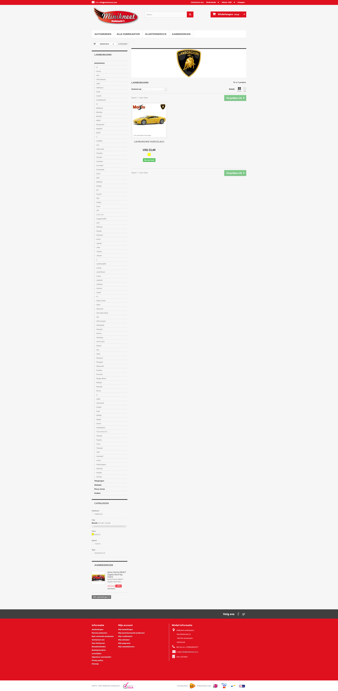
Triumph (99, 448)
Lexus (98, 276)
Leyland (99, 280)
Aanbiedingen (181, 33)
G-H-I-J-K (99, 214)
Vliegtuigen (99, 481)
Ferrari (99, 194)
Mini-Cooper (101, 321)
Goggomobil (101, 218)
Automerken (103, 33)
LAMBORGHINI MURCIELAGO (149, 141)
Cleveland (100, 169)
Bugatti (99, 128)
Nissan (98, 345)
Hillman (99, 227)
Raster (239, 91)
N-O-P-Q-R (100, 341)
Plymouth (100, 366)
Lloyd (98, 292)
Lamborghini (101, 264)
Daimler (99, 182)
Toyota (99, 440)
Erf (97, 190)
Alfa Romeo (101, 79)
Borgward (100, 124)
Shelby (99, 415)
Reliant (99, 382)
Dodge (99, 186)
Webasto (98, 485)
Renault (99, 386)
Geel (97, 534)
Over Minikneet (98, 643)
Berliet (99, 116)
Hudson (97, 493)
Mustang (99, 337)
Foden (98, 202)
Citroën (99, 157)
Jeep (98, 247)
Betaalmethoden (99, 646)
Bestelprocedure (99, 650)
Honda (99, 231)
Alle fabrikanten (128, 33)
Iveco (98, 239)
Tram (98, 444)
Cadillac (99, 141)
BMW (98, 120)
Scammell (100, 403)
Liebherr (99, 284)
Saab (98, 399)
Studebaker (100, 427)
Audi (98, 92)
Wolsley (99, 468)
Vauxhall (99, 456)
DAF (98, 178)
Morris (98, 333)
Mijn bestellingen (125, 629)
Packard (99, 358)
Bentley (99, 112)
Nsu (97, 350)
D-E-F (98, 173)
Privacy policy (97, 660)
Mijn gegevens (124, 643)
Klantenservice (155, 33)
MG (97, 317)
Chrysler (99, 153)
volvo (98, 460)
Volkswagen (101, 464)
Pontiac (99, 370)
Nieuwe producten (99, 633)
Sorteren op (136, 89)
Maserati (99, 309)
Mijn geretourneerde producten (131, 633)
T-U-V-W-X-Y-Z (101, 431)
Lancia (98, 268)
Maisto (98, 514)
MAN (98, 304)
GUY (98, 223)
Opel (98, 354)
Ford (98, 206)
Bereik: (95, 523)
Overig (99, 477)
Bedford (99, 108)
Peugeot (99, 362)
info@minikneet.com (190, 652)
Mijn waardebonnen (126, 646)
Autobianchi (101, 100)
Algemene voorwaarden (101, 657)
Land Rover (100, 272)
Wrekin (99, 472)
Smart (98, 423)
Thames (99, 436)
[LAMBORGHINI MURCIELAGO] (149, 120)
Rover (98, 390)
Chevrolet (100, 149)
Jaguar (99, 243)
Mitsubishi (100, 325)
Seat (98, 411)
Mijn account (125, 625)
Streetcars (100, 553)
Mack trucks (101, 300)
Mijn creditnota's (125, 636)
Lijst (244, 91)
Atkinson (99, 87)
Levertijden (96, 653)
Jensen (99, 251)
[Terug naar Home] (94, 43)
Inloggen (241, 2)
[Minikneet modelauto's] (116, 17)
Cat (97, 145)
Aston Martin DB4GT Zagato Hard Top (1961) (116, 574)
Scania (98, 407)
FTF (97, 210)
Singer (98, 419)
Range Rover (101, 378)
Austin (98, 96)
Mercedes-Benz (102, 313)
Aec (97, 75)
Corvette (99, 165)
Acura (98, 71)
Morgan (99, 329)
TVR (98, 452)
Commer (99, 161)
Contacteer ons (197, 2)
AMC (98, 83)
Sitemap (95, 664)
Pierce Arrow (99, 489)
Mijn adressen (124, 640)
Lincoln (99, 288)
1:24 (97, 543)
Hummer (99, 235)
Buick (98, 132)
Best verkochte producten (103, 636)
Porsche (99, 374)
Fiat (97, 198)
